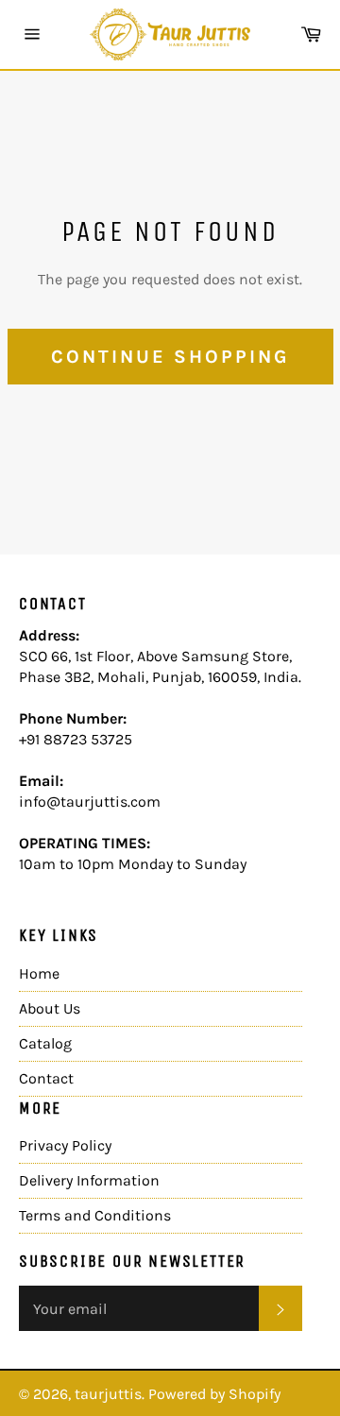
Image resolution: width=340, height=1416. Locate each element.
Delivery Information (89, 1180)
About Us (49, 1008)
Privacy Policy (65, 1145)
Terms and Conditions (95, 1215)
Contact (46, 1078)
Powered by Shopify (214, 1394)
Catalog (45, 1043)
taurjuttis (108, 1394)
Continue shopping (170, 356)
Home (39, 973)
